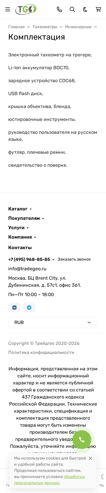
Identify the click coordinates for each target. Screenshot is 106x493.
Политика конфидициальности (41, 352)
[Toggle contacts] (59, 9)
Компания (20, 237)
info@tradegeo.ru (27, 268)
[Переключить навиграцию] (7, 9)
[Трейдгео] (26, 9)
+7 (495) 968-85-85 (29, 259)
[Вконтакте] (14, 307)
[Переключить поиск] (72, 9)
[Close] (90, 458)
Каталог (17, 209)
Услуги (16, 227)
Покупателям (24, 218)
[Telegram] (29, 307)
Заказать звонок (74, 259)
